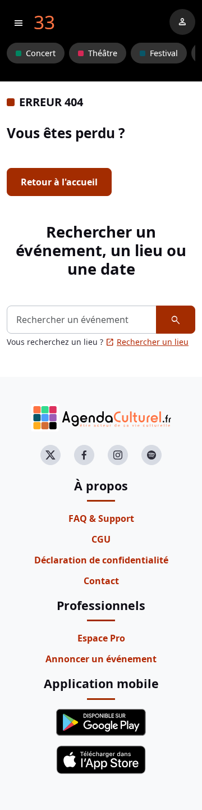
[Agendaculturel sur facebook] (84, 455)
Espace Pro (101, 638)
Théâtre (102, 53)
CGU (101, 539)
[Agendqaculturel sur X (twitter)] (50, 455)
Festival (164, 53)
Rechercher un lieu (147, 341)
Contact (101, 581)
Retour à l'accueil (59, 182)
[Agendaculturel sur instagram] (118, 455)
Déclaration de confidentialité (101, 560)
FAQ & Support (101, 518)
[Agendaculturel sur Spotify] (151, 455)
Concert (41, 53)
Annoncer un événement (101, 659)
